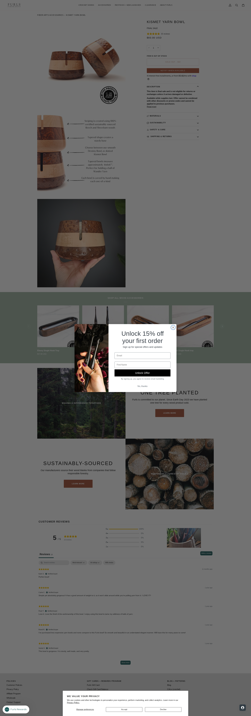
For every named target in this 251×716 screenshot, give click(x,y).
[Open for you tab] (242, 707)
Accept (124, 709)
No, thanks (142, 386)
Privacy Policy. (73, 703)
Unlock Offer (142, 372)
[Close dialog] (173, 327)
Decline (163, 709)
